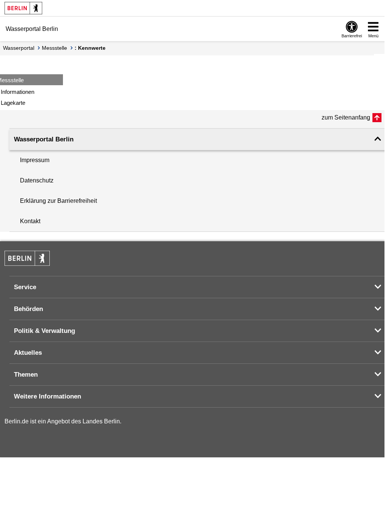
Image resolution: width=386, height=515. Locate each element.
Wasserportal (18, 48)
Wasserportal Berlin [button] (44, 139)
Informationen (17, 92)
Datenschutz (37, 180)
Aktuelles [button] (28, 352)
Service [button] (25, 287)
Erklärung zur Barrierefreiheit (58, 201)
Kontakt (30, 221)
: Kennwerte (90, 48)
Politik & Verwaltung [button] (44, 330)
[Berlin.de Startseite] (23, 8)
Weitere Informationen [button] (47, 396)
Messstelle (54, 48)
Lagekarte (13, 103)
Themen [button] (26, 374)
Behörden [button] (28, 309)
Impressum (34, 160)
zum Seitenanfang (346, 117)
